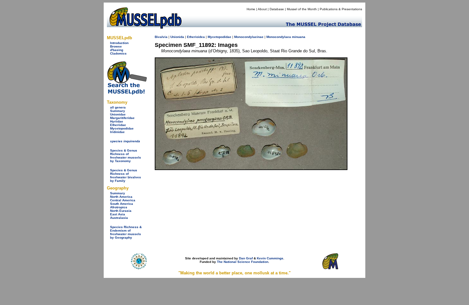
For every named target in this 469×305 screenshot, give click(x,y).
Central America (122, 200)
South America (121, 203)
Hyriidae (116, 121)
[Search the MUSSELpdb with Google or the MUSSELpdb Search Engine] (127, 93)
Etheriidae (118, 125)
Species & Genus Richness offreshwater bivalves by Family (125, 175)
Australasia (119, 217)
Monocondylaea (278, 37)
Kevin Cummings (270, 258)
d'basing (116, 50)
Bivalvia (161, 37)
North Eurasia (120, 210)
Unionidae (118, 114)
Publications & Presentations (341, 9)
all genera (118, 107)
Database (277, 9)
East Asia (117, 214)
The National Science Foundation (242, 262)
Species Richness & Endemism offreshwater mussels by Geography (126, 232)
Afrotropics (118, 207)
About (262, 9)
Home (251, 9)
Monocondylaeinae (249, 37)
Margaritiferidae (122, 118)
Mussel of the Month (302, 9)
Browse (116, 46)
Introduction (119, 43)
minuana (298, 37)
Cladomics (118, 53)
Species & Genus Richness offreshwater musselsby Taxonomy (125, 156)
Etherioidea (196, 37)
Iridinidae (117, 132)
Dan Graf (246, 258)
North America (121, 196)
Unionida (177, 37)
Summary (117, 111)
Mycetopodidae (122, 128)
